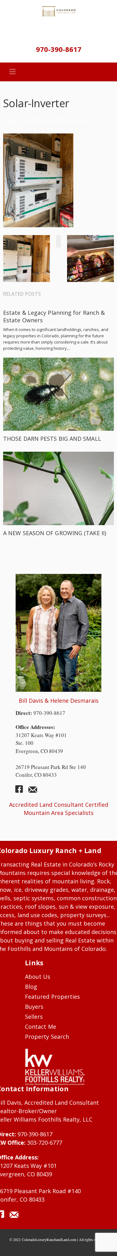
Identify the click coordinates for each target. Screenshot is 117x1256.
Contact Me (40, 1026)
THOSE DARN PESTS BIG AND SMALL (52, 438)
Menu (12, 72)
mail (32, 791)
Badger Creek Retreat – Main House (44, 119)
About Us (38, 976)
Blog (31, 986)
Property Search (47, 1036)
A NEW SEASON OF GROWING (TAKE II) (54, 533)
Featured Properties (52, 996)
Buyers (34, 1006)
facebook (21, 791)
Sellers (34, 1016)
